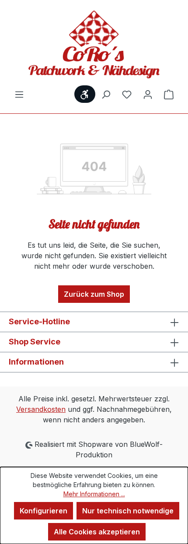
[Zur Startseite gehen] (94, 44)
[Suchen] (105, 94)
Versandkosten (41, 409)
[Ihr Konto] (147, 94)
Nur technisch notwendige (128, 510)
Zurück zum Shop (94, 294)
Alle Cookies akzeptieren (97, 531)
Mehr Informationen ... (94, 494)
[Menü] (19, 94)
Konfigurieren (43, 510)
